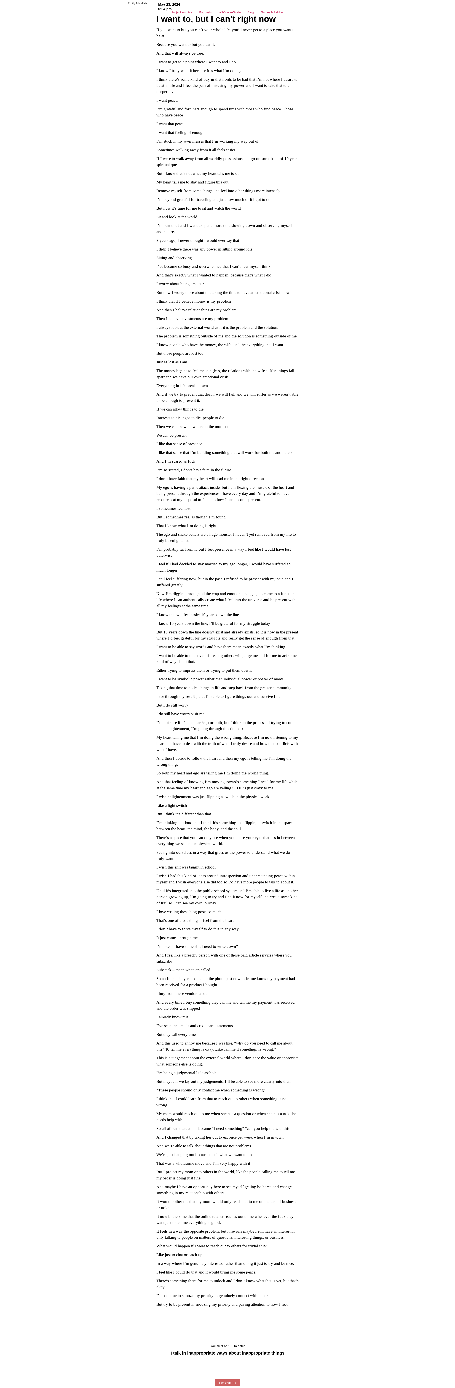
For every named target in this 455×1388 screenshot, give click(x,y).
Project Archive (182, 12)
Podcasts (205, 12)
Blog (251, 12)
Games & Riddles (272, 12)
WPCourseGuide (230, 12)
